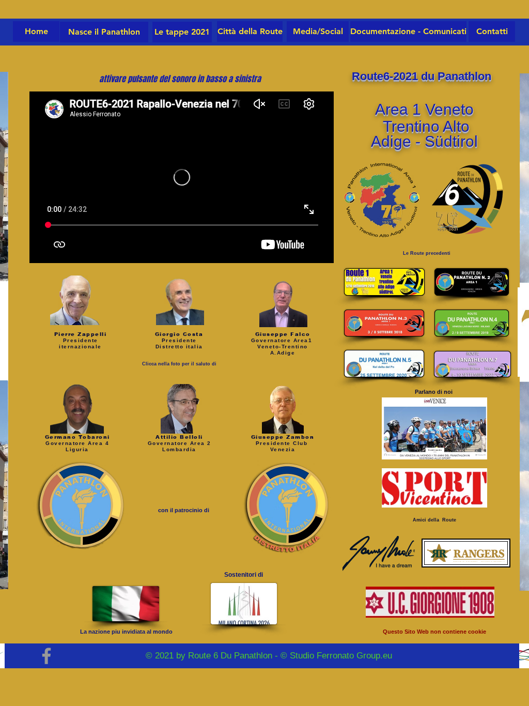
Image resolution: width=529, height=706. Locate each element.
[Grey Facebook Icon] (46, 656)
